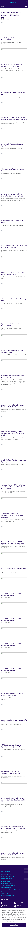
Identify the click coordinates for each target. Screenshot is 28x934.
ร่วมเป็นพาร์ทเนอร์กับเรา (6, 878)
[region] (14, 921)
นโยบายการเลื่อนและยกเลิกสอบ (8, 895)
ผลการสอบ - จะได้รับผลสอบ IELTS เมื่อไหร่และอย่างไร (11, 890)
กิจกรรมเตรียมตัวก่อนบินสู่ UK (7, 876)
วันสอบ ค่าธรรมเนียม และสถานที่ (8, 885)
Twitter (5, 905)
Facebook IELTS (20, 902)
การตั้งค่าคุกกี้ (14, 929)
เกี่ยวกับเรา (3, 869)
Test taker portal (4, 893)
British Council (4, 2)
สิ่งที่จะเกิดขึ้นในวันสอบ (6, 887)
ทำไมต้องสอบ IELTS (5, 881)
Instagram (19, 905)
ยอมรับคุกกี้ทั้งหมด (14, 925)
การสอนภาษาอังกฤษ (5, 871)
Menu (2, 6)
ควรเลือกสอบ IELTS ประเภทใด (7, 883)
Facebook (6, 902)
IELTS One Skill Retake (6, 874)
